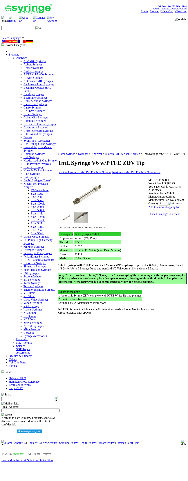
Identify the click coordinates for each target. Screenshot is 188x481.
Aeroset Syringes (33, 67)
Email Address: (10, 406)
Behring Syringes (34, 94)
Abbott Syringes (33, 64)
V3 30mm (29, 292)
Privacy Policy (106, 442)
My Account (50, 442)
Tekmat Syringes (33, 286)
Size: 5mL (37, 223)
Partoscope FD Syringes (38, 253)
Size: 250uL (38, 206)
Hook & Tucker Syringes (38, 170)
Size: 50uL (37, 200)
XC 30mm (30, 312)
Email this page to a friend (165, 214)
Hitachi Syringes (33, 167)
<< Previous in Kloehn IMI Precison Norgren (85, 172)
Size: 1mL (37, 213)
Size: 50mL (37, 233)
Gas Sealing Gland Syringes (40, 143)
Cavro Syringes (32, 107)
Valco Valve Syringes (36, 299)
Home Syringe (66, 153)
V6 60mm (29, 296)
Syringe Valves (32, 276)
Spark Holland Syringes (37, 269)
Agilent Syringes (33, 71)
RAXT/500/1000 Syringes (39, 259)
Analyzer (21, 57)
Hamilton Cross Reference (24, 381)
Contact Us (34, 442)
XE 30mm (30, 316)
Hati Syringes (31, 157)
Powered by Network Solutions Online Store (27, 460)
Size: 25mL (37, 230)
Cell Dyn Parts (17, 362)
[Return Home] (14, 20)
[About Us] (26, 20)
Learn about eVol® (20, 384)
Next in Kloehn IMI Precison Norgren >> (136, 172)
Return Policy (88, 442)
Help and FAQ (17, 378)
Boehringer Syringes (35, 97)
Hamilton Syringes (34, 153)
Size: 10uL (37, 193)
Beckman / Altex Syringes (39, 84)
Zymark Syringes (34, 326)
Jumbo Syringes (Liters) (37, 180)
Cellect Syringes (33, 114)
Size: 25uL (37, 196)
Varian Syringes (33, 302)
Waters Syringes (33, 309)
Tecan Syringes (32, 283)
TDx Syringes (32, 279)
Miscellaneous (32, 329)
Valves (13, 359)
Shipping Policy (68, 442)
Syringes (14, 54)
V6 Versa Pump (40, 190)
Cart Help (133, 442)
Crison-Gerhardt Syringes (38, 130)
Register (154, 11)
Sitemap (121, 442)
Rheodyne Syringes (35, 263)
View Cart (167, 11)
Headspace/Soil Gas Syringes (41, 160)
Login (144, 11)
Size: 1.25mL (38, 216)
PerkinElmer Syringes (36, 256)
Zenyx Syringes (33, 322)
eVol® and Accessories (37, 140)
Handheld (22, 339)
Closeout (29, 332)
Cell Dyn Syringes (34, 110)
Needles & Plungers (20, 355)
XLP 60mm (30, 319)
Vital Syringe (31, 306)
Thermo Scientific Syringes (39, 289)
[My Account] (54, 20)
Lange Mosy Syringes (36, 236)
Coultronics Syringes (36, 127)
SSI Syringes (31, 273)
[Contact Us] (40, 20)
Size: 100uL (38, 203)
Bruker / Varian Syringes (38, 100)
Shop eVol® (16, 388)
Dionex (28, 137)
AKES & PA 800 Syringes (39, 74)
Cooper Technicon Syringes (40, 124)
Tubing (13, 365)
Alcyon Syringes (33, 77)
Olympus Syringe (34, 249)
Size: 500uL (38, 210)
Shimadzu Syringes (35, 266)
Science (20, 345)
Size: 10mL (37, 226)
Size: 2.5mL (38, 220)
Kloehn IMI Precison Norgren (122, 153)
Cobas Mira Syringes (36, 117)
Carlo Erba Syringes (35, 104)
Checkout (181, 11)
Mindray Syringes (34, 246)
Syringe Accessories (35, 336)
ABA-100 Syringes (35, 61)
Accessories (23, 352)
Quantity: (153, 203)
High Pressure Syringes (37, 163)
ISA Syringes (31, 177)
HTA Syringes (32, 173)
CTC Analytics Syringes (38, 134)
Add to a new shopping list (164, 207)
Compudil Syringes (35, 120)
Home (8, 442)
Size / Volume (24, 342)
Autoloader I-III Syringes (38, 81)
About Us (20, 442)
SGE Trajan (23, 349)
